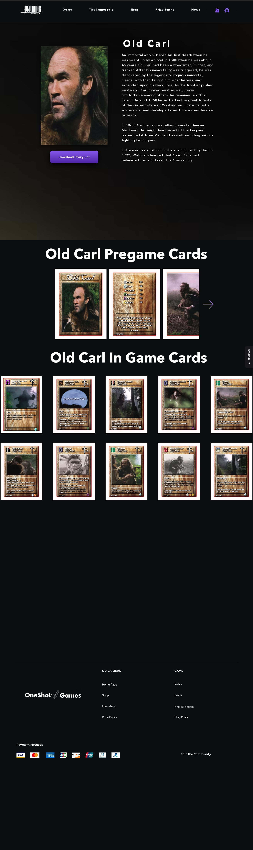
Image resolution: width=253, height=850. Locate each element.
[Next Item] (208, 304)
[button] (67, 10)
